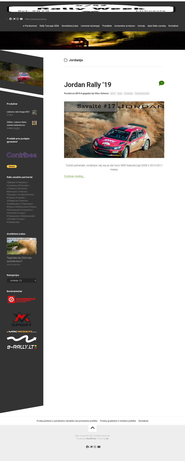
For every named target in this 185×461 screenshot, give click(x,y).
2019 (113, 93)
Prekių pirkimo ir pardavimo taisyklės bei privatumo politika (67, 421)
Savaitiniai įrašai (70, 26)
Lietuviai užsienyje (90, 26)
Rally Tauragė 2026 (49, 26)
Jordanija (128, 93)
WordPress (91, 439)
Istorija (141, 26)
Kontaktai (173, 26)
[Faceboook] (10, 19)
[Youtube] (21, 19)
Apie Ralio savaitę (157, 26)
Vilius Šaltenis (102, 93)
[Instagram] (17, 19)
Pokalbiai (107, 26)
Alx (107, 439)
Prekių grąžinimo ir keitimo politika (118, 421)
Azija (120, 93)
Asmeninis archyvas (124, 26)
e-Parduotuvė (30, 26)
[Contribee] (14, 19)
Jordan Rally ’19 (87, 85)
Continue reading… (74, 176)
